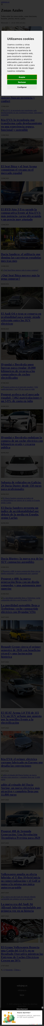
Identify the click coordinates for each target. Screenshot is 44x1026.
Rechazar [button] (22, 82)
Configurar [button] (22, 87)
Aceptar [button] (22, 77)
